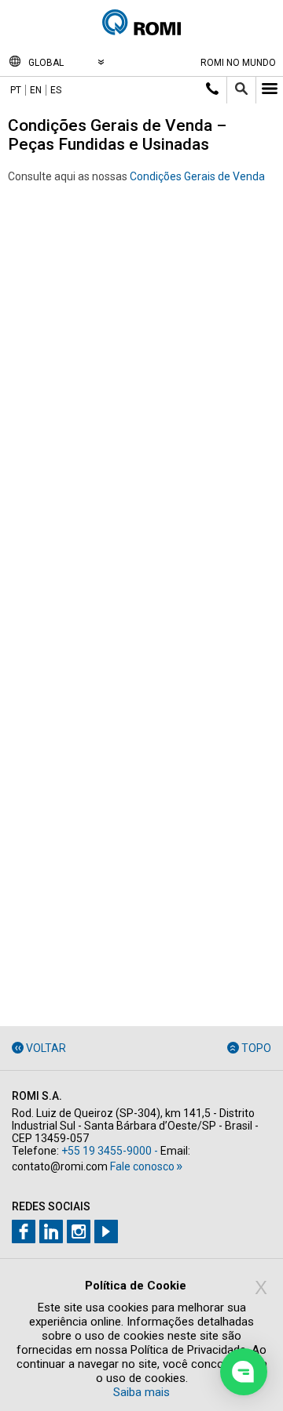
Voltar (46, 1048)
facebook (23, 1231)
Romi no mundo (238, 62)
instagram (78, 1231)
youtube (106, 1231)
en (36, 90)
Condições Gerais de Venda (197, 176)
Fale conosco (142, 1166)
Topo (256, 1048)
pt (15, 90)
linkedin (51, 1231)
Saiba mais (141, 1392)
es (55, 90)
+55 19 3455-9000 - (109, 1150)
